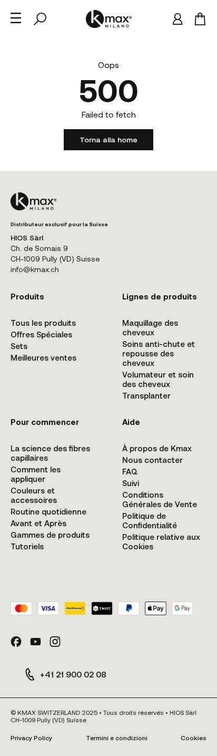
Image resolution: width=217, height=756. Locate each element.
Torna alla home (108, 139)
